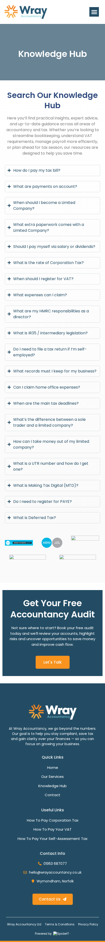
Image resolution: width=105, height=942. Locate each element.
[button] (94, 12)
